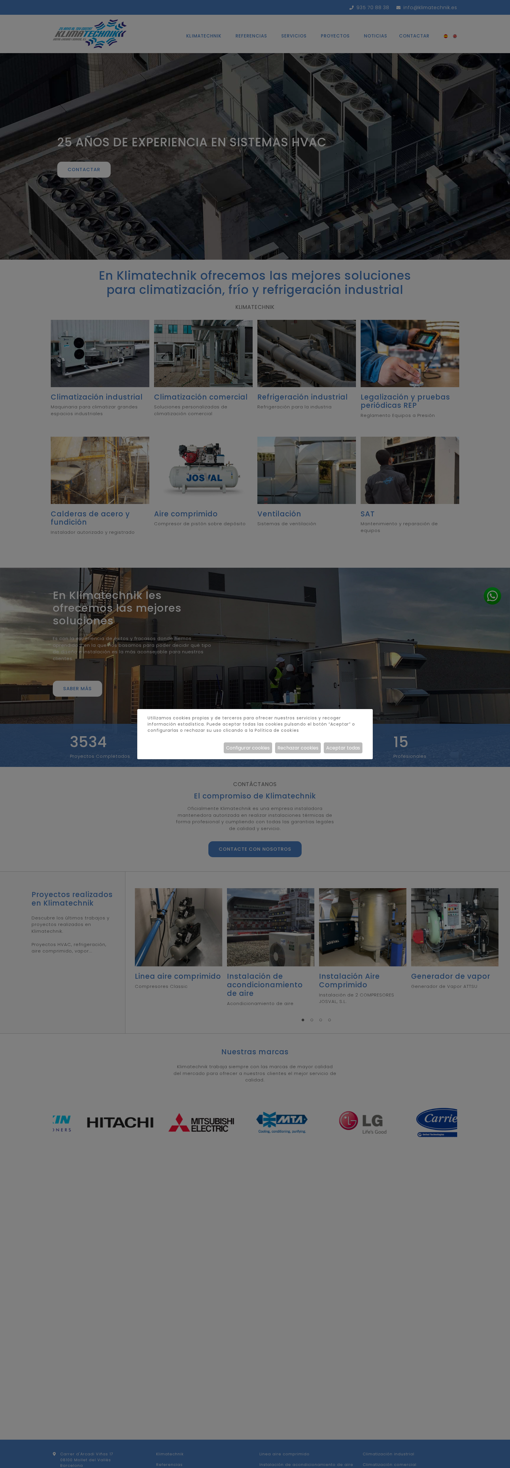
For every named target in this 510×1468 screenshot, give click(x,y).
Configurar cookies (248, 747)
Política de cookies (277, 730)
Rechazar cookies (297, 747)
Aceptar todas (343, 747)
